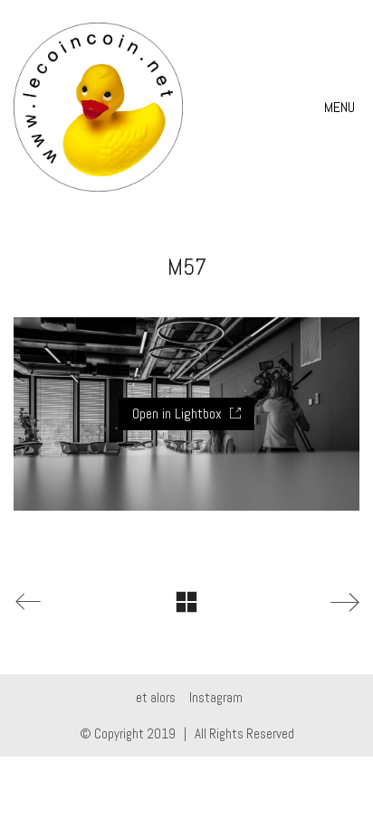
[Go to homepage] (98, 107)
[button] (341, 107)
